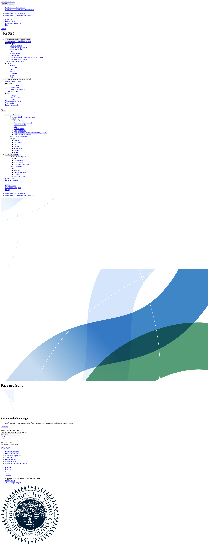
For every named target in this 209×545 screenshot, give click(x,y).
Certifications (14, 85)
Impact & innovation (12, 105)
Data (11, 51)
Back (3, 111)
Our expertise (9, 103)
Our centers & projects (13, 23)
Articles (12, 65)
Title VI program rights (13, 483)
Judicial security (15, 53)
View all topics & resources (14, 61)
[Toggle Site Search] (2, 109)
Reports (12, 75)
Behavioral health (16, 50)
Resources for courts (18, 39)
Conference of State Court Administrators (19, 10)
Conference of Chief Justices (15, 8)
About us (8, 19)
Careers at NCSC (11, 461)
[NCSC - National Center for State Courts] (8, 36)
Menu (3, 31)
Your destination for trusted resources (18, 42)
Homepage (4, 427)
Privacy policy (10, 481)
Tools (11, 77)
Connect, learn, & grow (13, 81)
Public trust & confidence (18, 59)
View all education (11, 91)
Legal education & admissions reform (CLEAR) (26, 57)
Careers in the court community (16, 463)
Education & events (18, 79)
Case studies (14, 67)
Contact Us (5, 438)
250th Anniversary (16, 97)
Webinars (13, 95)
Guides (12, 71)
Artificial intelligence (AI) (18, 48)
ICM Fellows (14, 87)
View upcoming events (13, 101)
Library (7, 25)
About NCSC (10, 457)
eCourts (12, 99)
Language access (15, 55)
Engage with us (10, 21)
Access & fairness (16, 46)
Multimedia (13, 73)
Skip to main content (8, 2)
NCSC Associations (8, 4)
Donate (3, 29)
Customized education (17, 89)
